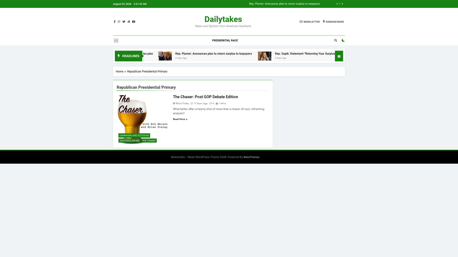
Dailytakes (223, 19)
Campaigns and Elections (134, 135)
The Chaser (149, 140)
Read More (179, 119)
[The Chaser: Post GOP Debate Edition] (143, 119)
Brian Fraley (182, 103)
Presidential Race (225, 40)
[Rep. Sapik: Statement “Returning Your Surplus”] (256, 56)
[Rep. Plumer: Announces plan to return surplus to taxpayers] (156, 56)
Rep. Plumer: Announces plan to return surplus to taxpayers (285, 3)
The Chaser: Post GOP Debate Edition (205, 97)
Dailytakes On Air (129, 140)
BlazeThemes (251, 156)
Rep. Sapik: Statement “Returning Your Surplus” (297, 53)
